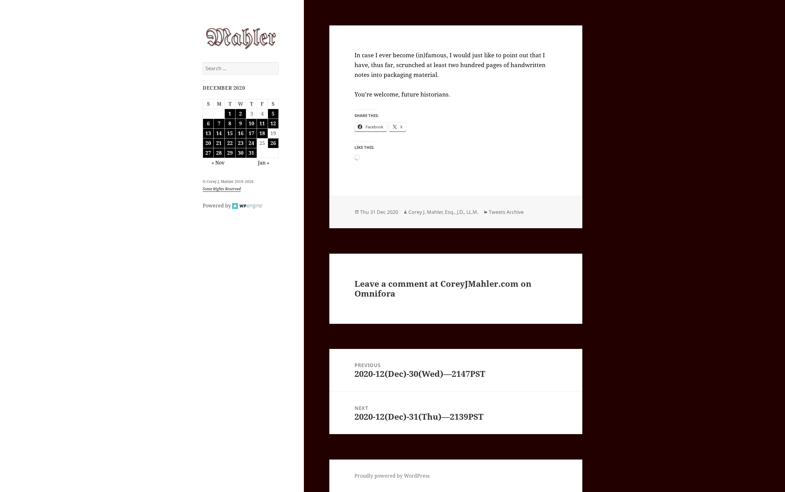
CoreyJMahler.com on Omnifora (442, 288)
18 (262, 133)
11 (262, 123)
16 (240, 133)
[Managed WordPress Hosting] (247, 205)
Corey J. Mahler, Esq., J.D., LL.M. (443, 212)
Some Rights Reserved (222, 188)
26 (273, 143)
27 (208, 152)
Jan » (263, 162)
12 (273, 123)
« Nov (218, 162)
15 (230, 133)
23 (240, 143)
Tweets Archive (506, 212)
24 (251, 143)
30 (240, 152)
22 (230, 143)
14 (219, 133)
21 (219, 143)
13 (208, 133)
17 (251, 133)
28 (219, 152)
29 (230, 152)
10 (251, 123)
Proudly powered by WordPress (392, 475)
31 (251, 152)
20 (208, 143)
